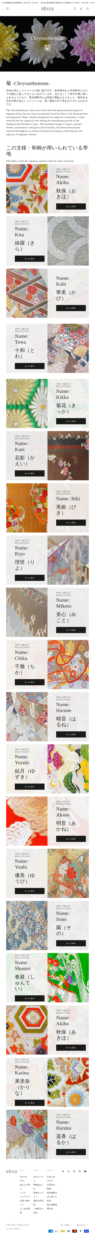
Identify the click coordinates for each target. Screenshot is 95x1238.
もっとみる (71, 206)
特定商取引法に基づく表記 (52, 1197)
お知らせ (51, 1177)
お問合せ (51, 1185)
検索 (49, 1189)
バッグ (23, 1193)
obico (14, 1225)
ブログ (50, 1181)
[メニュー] (7, 8)
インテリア (25, 1197)
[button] (74, 8)
